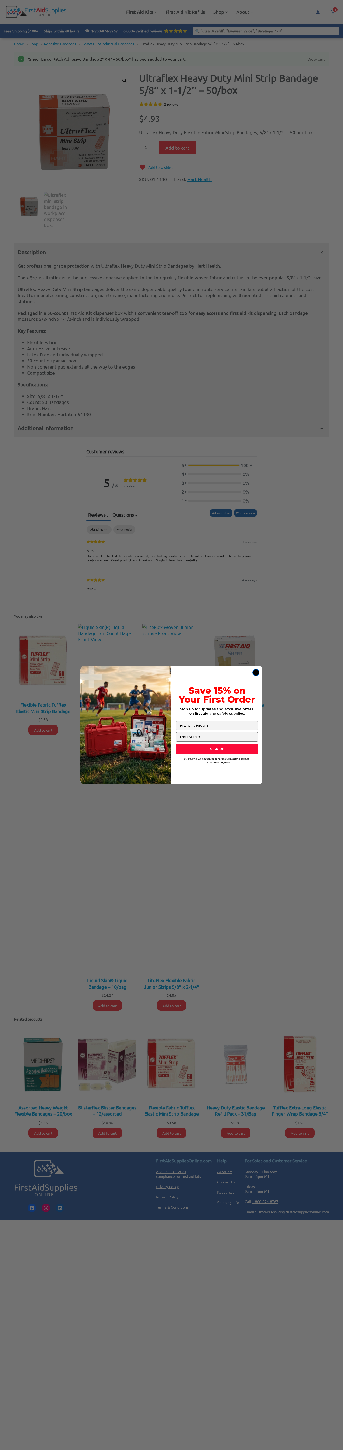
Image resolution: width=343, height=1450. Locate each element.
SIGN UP (217, 749)
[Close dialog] (256, 672)
